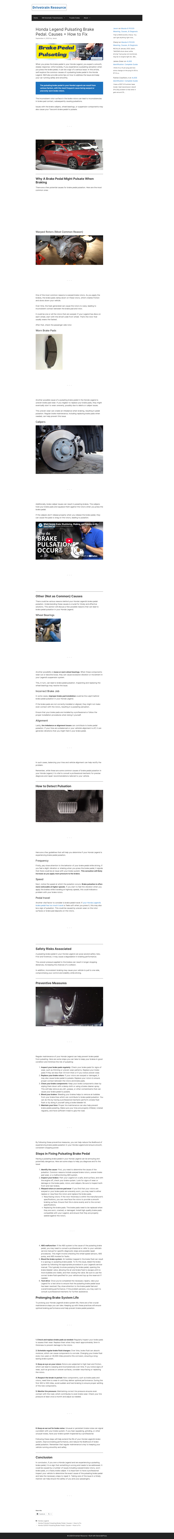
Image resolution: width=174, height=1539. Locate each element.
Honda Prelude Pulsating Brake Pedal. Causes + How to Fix (59, 1523)
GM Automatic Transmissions (52, 18)
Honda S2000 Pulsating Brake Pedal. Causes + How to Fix (59, 1525)
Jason (115, 28)
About (86, 18)
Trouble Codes (74, 18)
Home (36, 18)
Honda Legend (43, 1521)
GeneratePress (101, 1536)
